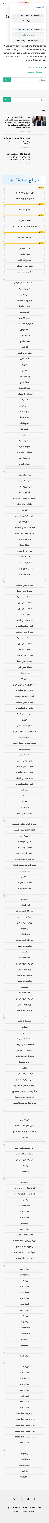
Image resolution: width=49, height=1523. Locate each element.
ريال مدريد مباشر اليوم (24, 1148)
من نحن (41, 1507)
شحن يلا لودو (24, 737)
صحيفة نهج (24, 341)
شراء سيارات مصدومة (24, 1097)
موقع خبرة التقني (24, 353)
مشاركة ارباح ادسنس (24, 198)
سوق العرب (25, 836)
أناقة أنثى (24, 359)
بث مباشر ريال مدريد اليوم (24, 1131)
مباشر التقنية (24, 441)
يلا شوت (24, 899)
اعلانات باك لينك (25, 882)
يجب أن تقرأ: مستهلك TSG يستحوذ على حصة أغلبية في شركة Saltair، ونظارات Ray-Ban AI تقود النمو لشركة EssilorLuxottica (17, 122)
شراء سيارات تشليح (24, 1079)
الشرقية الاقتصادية (24, 324)
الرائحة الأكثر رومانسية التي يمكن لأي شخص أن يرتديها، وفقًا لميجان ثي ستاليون (18, 156)
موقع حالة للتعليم (24, 557)
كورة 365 (24, 1114)
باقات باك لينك (24, 492)
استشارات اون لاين (25, 394)
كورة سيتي (24, 1119)
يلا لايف (25, 1137)
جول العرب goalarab (24, 1125)
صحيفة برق (24, 254)
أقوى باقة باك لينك (24, 853)
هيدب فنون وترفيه (24, 568)
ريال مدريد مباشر (24, 922)
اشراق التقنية (24, 288)
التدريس (24, 510)
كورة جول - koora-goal (24, 1194)
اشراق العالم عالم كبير (24, 516)
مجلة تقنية (24, 545)
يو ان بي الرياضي (24, 551)
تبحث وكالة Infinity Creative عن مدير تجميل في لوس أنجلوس (17, 141)
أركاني (24, 435)
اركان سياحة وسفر (25, 272)
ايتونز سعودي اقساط (24, 620)
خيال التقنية (24, 306)
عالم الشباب (24, 209)
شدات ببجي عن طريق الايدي (24, 684)
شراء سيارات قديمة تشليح (24, 1103)
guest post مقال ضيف (24, 830)
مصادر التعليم (24, 539)
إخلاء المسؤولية (29, 1507)
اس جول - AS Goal (24, 1258)
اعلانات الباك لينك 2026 (24, 527)
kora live (24, 1275)
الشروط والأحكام (14, 1507)
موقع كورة (24, 1356)
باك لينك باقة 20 (24, 841)
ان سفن (24, 294)
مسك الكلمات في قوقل (24, 283)
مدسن (24, 370)
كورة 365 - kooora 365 (24, 1252)
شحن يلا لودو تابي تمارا (24, 696)
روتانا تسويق (24, 376)
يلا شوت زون (24, 1465)
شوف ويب (24, 312)
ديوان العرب (24, 871)
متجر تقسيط (24, 649)
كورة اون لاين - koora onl (24, 1240)
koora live (24, 1211)
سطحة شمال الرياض (24, 1044)
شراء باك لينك (24, 475)
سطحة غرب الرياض (24, 1050)
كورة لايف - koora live (24, 1413)
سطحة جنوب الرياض (24, 1056)
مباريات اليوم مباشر (24, 911)
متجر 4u (24, 679)
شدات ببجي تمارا (24, 591)
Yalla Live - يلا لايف (24, 1235)
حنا (24, 796)
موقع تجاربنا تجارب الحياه (24, 865)
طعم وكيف (24, 423)
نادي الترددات (24, 388)
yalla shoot (24, 905)
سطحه (25, 1027)
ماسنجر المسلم (24, 237)
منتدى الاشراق (25, 521)
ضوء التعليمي (24, 248)
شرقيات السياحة (24, 452)
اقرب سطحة (24, 1062)
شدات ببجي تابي (25, 602)
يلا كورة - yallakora (24, 1246)
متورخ (24, 364)
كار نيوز (24, 347)
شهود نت (24, 429)
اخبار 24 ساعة (24, 562)
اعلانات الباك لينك (24, 504)
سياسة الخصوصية (29, 1511)
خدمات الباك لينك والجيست (24, 824)
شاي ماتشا (24, 807)
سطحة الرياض (24, 1021)
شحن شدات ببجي (24, 725)
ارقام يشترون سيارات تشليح (24, 1091)
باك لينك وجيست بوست (24, 533)
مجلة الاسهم (24, 318)
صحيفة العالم (24, 574)
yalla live (24, 1171)
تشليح (24, 1068)
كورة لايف (24, 1281)
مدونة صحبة (24, 446)
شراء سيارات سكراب (24, 1074)
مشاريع (24, 877)
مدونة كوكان (24, 335)
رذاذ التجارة (25, 417)
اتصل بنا (16, 1511)
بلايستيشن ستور (25, 760)
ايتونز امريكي (24, 614)
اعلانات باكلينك (24, 888)
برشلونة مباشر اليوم (24, 1154)
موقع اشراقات (24, 260)
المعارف (24, 400)
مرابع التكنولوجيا (24, 300)
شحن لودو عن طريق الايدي (24, 743)
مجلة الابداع (24, 382)
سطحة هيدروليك (24, 1038)
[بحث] (4, 4)
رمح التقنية (25, 411)
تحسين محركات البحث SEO (25, 226)
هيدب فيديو (24, 405)
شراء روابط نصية (24, 486)
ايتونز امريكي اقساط (24, 708)
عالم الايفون (24, 329)
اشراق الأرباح (24, 464)
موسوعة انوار (24, 458)
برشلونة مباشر (24, 917)
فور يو (24, 719)
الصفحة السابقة (35, 67)
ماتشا (24, 801)
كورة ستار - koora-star (24, 1188)
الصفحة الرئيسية (35, 71)
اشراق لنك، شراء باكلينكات (24, 498)
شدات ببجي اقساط (24, 585)
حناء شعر (24, 790)
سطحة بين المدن (24, 1033)
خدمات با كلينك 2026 (24, 859)
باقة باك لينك (25, 220)
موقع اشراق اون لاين (24, 266)
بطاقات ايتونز (24, 755)
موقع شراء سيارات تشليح (24, 1085)
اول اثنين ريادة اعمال (24, 192)
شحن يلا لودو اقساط (24, 626)
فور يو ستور (24, 673)
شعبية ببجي (24, 749)
